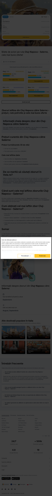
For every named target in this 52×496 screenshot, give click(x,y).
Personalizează (25, 255)
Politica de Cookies (8, 251)
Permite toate (42, 255)
